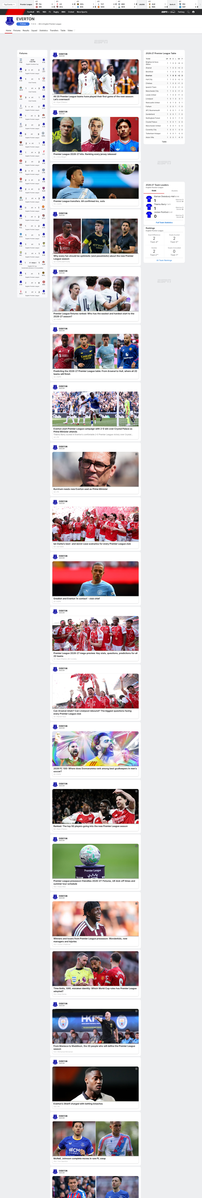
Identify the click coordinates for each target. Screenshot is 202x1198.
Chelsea (149, 83)
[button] (188, 12)
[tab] (154, 191)
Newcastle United (153, 103)
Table (164, 142)
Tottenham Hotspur (153, 133)
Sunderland (150, 114)
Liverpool (149, 99)
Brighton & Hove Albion (152, 63)
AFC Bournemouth (153, 110)
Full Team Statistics (164, 223)
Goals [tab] (154, 191)
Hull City (149, 79)
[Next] (200, 4)
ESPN (15, 12)
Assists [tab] (174, 191)
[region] (164, 98)
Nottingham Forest (153, 118)
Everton (149, 75)
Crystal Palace (151, 122)
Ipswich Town (151, 87)
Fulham (148, 106)
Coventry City (151, 130)
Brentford (149, 72)
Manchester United (153, 126)
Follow (23, 24)
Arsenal (149, 68)
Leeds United (151, 95)
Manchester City (152, 91)
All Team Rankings (164, 260)
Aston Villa (150, 137)
